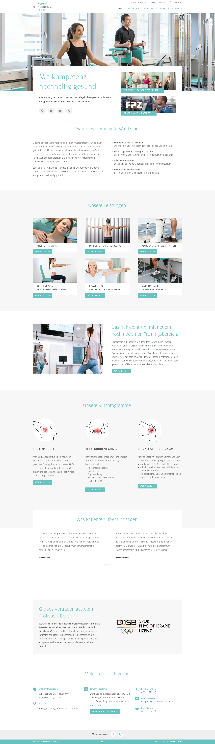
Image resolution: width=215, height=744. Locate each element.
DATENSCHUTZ (176, 742)
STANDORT (162, 2)
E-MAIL (153, 2)
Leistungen (132, 9)
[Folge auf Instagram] (120, 734)
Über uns (149, 9)
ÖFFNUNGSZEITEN (176, 2)
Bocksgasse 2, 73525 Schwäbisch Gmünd (58, 708)
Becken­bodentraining (104, 460)
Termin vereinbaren (103, 712)
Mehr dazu (41, 252)
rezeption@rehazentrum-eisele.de (157, 701)
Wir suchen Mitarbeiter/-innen (141, 90)
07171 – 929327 (142, 2)
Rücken (36, 460)
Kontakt (177, 9)
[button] (104, 564)
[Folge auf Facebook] (113, 734)
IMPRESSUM (160, 742)
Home (120, 9)
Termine (165, 9)
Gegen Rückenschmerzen (138, 113)
